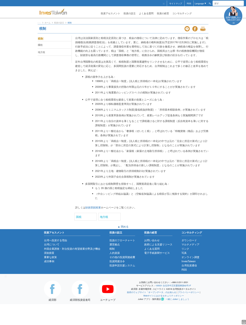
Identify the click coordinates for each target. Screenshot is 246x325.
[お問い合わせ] (233, 15)
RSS (189, 3)
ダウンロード (189, 240)
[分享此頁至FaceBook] (195, 29)
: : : (39, 22)
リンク (185, 248)
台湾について (51, 244)
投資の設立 (130, 13)
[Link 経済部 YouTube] (107, 288)
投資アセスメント (110, 13)
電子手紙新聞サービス (157, 253)
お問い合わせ (152, 240)
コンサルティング (182, 13)
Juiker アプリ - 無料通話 (149, 298)
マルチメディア (190, 244)
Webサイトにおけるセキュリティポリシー (163, 295)
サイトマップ (175, 3)
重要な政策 (50, 257)
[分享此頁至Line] (187, 29)
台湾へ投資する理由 (55, 240)
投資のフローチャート (122, 240)
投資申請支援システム (122, 265)
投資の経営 (163, 13)
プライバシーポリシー (188, 292)
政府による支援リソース (158, 244)
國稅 (40, 45)
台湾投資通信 (189, 265)
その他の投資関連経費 (122, 257)
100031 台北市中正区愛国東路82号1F (173, 285)
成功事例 (49, 261)
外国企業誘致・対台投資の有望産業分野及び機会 (72, 248)
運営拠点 (114, 244)
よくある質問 (146, 13)
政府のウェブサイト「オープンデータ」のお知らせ (151, 292)
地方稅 (41, 52)
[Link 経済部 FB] (52, 288)
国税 (78, 217)
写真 (184, 253)
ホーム (48, 22)
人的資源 (114, 253)
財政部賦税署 (93, 207)
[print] (203, 29)
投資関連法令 (117, 261)
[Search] (210, 3)
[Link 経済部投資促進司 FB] (80, 288)
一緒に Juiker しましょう (177, 298)
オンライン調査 (190, 257)
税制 (40, 38)
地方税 (104, 217)
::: (164, 3)
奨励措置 (49, 253)
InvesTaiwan (189, 261)
